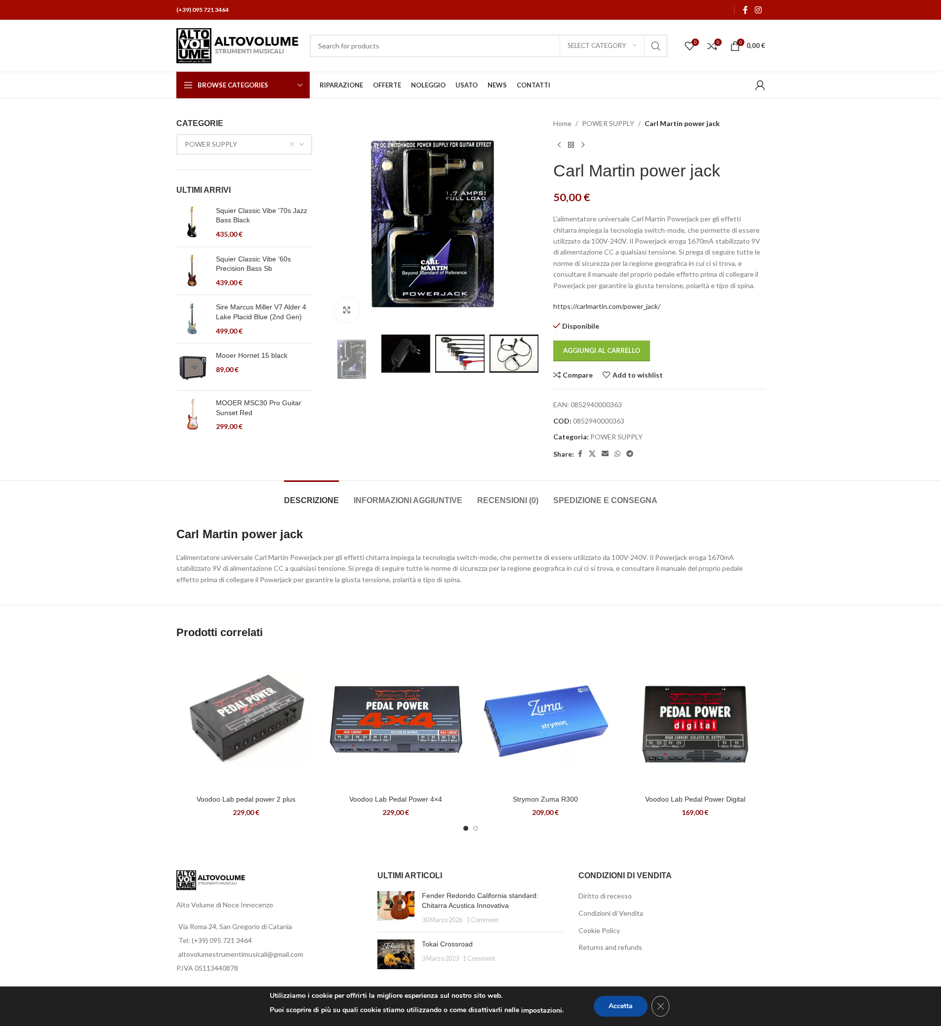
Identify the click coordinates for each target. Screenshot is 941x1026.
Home (562, 123)
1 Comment (482, 920)
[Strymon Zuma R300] (545, 720)
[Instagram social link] (758, 9)
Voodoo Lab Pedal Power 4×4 (395, 799)
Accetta (621, 1006)
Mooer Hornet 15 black (251, 355)
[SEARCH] (656, 46)
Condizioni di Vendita (610, 913)
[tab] (311, 495)
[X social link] (592, 454)
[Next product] (583, 145)
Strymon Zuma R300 (545, 799)
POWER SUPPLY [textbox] (211, 144)
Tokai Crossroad (447, 944)
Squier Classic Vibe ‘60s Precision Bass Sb (253, 264)
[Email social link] (605, 454)
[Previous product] (559, 145)
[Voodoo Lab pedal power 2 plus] (246, 720)
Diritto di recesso (605, 896)
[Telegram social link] (629, 454)
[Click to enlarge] (346, 310)
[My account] (760, 85)
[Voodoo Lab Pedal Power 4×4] (396, 720)
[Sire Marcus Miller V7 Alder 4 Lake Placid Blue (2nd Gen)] (192, 319)
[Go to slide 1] (465, 828)
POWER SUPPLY (608, 123)
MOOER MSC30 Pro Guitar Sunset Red (258, 408)
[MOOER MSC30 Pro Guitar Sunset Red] (192, 414)
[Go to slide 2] (475, 828)
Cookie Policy (599, 930)
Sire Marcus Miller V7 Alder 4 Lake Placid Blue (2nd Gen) (261, 312)
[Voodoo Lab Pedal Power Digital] (695, 720)
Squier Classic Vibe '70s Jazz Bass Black (261, 215)
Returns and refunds (610, 947)
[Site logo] (238, 45)
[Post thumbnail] (395, 907)
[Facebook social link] (745, 9)
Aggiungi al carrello (601, 350)
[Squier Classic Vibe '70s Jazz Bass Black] (192, 222)
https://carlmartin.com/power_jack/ (606, 306)
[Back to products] (571, 145)
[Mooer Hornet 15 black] (192, 367)
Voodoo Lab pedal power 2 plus (246, 799)
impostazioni (541, 1010)
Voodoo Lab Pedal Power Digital (695, 799)
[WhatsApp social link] (617, 454)
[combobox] (244, 144)
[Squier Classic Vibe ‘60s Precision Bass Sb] (192, 271)
